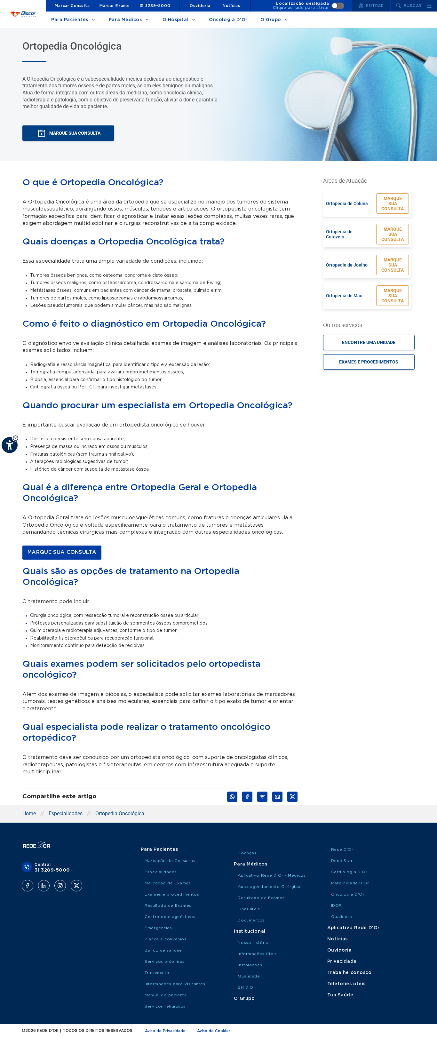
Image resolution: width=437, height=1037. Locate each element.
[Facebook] (27, 885)
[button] (15, 438)
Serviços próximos (165, 961)
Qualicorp (341, 917)
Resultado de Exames (168, 905)
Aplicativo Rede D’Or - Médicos (272, 875)
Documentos (251, 920)
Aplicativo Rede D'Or (353, 928)
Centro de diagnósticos (170, 917)
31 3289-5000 (155, 6)
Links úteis (249, 909)
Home (29, 813)
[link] (61, 553)
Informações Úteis (257, 954)
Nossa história (253, 943)
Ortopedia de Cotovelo (339, 234)
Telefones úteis (346, 984)
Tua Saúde (340, 995)
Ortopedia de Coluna (347, 203)
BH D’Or (246, 987)
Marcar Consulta (72, 6)
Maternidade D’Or (350, 883)
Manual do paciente (166, 995)
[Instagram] (60, 885)
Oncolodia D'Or (348, 894)
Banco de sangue (163, 950)
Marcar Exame (114, 6)
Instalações (250, 965)
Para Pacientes (69, 20)
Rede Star (342, 861)
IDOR (336, 905)
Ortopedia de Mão (344, 295)
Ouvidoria (200, 6)
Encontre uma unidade (368, 342)
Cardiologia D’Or (349, 872)
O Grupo (270, 20)
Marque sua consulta (392, 203)
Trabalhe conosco (349, 972)
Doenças (247, 853)
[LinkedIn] (43, 885)
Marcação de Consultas (170, 861)
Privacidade (342, 961)
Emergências (158, 928)
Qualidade (249, 976)
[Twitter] (76, 885)
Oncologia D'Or (228, 20)
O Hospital (176, 20)
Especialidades (66, 813)
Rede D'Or (342, 849)
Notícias (231, 6)
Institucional (249, 931)
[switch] (309, 6)
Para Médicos (125, 20)
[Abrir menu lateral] (429, 6)
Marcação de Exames (168, 883)
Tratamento (157, 973)
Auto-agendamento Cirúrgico (269, 887)
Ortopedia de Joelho (347, 264)
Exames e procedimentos (368, 361)
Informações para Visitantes (175, 984)
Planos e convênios (165, 939)
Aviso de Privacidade (165, 1031)
